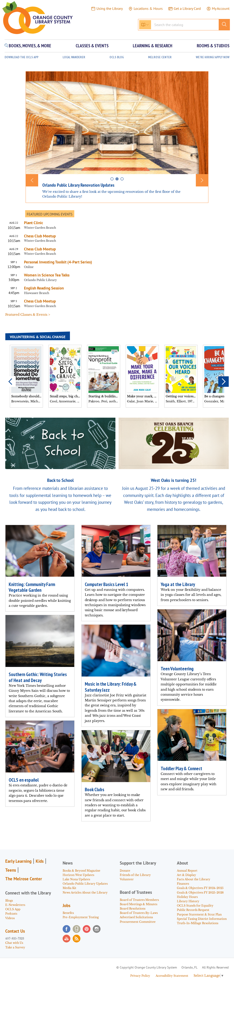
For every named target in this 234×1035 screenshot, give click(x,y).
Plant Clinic (33, 222)
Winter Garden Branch (40, 227)
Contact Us (15, 931)
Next (223, 381)
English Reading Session (44, 288)
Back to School (60, 480)
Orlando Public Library (40, 280)
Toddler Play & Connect (181, 768)
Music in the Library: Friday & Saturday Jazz (111, 687)
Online (29, 267)
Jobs (66, 905)
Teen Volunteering (177, 669)
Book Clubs (94, 789)
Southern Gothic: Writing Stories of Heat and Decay (38, 677)
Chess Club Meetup (40, 236)
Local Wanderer (74, 57)
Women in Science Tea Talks (46, 275)
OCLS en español (24, 780)
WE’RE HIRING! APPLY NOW (212, 57)
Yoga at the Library (178, 584)
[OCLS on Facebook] (66, 929)
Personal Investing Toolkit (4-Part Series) (59, 262)
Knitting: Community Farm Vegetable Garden (32, 587)
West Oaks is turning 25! (173, 480)
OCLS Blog (116, 57)
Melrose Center (160, 57)
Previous (10, 381)
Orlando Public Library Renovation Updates (78, 185)
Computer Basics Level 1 (106, 584)
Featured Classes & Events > (27, 315)
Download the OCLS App (21, 57)
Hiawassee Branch (36, 293)
